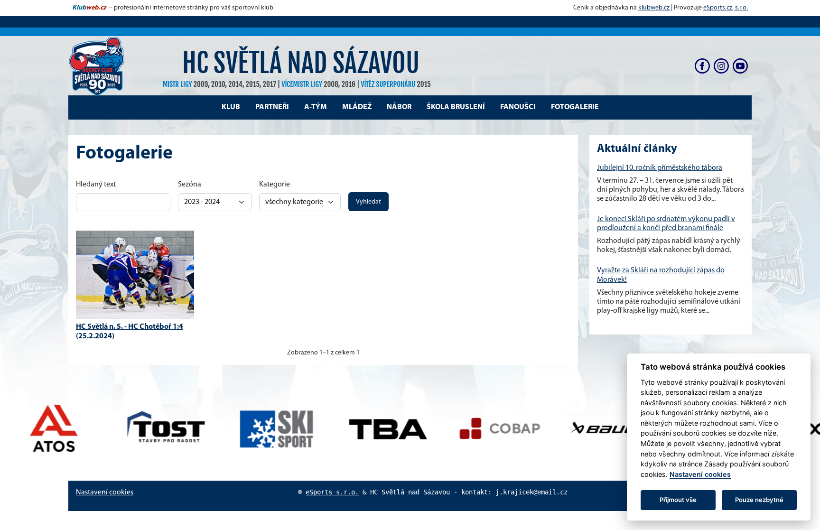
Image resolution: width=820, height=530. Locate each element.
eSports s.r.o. (332, 492)
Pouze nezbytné (759, 499)
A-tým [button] (315, 107)
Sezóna (189, 184)
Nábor (399, 107)
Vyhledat (368, 201)
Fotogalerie (575, 107)
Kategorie (274, 184)
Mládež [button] (357, 107)
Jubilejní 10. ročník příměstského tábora (659, 168)
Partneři (272, 107)
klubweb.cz (654, 7)
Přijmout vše (678, 499)
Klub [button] (231, 107)
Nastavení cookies (104, 492)
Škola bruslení (456, 107)
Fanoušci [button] (518, 107)
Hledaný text (96, 184)
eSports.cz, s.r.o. (725, 7)
